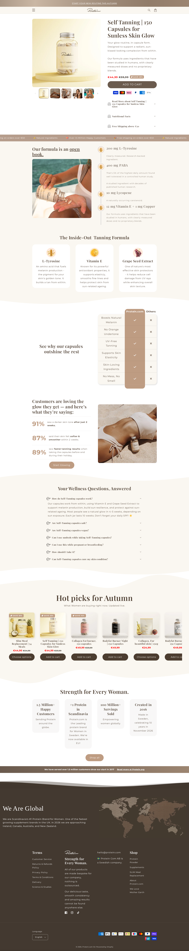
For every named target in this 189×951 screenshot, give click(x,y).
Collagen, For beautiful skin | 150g (146, 642)
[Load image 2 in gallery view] (55, 93)
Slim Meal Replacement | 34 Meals (22, 643)
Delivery (36, 882)
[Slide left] (35, 93)
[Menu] (34, 10)
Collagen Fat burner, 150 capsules (84, 642)
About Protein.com (136, 882)
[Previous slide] (3, 638)
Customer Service (42, 859)
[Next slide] (185, 638)
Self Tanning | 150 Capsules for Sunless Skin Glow (53, 643)
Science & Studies (41, 887)
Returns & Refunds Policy (42, 866)
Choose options (21, 657)
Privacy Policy (40, 872)
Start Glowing (61, 465)
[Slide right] (98, 93)
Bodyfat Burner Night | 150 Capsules (115, 642)
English (38, 937)
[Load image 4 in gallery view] (78, 93)
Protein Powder (134, 861)
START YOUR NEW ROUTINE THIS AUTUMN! (94, 3)
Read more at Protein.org (131, 769)
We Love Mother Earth (137, 891)
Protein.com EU (89, 947)
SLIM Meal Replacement (137, 874)
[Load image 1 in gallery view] (44, 93)
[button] (149, 10)
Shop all (94, 757)
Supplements (137, 867)
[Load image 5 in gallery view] (89, 93)
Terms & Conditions (42, 877)
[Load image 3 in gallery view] (66, 93)
